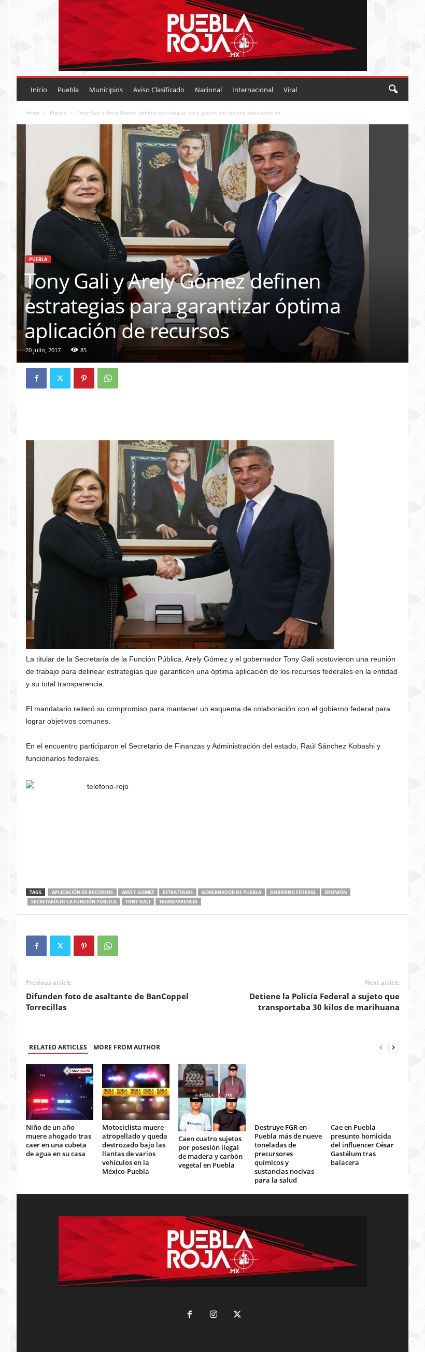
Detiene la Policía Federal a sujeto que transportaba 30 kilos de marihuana (324, 1001)
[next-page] (393, 1047)
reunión (336, 892)
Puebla (68, 89)
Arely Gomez (138, 892)
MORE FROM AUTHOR (126, 1047)
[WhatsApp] (107, 378)
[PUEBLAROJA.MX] (212, 35)
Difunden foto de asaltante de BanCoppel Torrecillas (107, 1001)
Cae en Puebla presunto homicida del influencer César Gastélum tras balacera (362, 1145)
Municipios (106, 89)
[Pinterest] (84, 378)
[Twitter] (60, 378)
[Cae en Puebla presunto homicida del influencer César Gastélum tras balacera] (364, 1092)
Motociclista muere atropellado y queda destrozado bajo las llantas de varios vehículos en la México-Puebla (134, 1149)
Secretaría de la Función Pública (74, 901)
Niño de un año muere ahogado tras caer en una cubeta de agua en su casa (58, 1140)
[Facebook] (36, 378)
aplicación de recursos (82, 892)
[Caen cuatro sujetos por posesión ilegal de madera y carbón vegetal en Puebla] (212, 1097)
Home (32, 112)
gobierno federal (293, 892)
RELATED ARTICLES (58, 1047)
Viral (290, 89)
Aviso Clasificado (159, 89)
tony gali (137, 901)
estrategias (178, 892)
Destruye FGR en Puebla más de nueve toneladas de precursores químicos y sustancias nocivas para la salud (288, 1154)
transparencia (178, 901)
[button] (392, 89)
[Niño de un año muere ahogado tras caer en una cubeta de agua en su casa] (59, 1092)
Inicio (39, 89)
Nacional (208, 89)
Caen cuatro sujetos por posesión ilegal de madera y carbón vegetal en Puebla (210, 1152)
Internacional (252, 89)
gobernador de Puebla (231, 892)
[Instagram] (213, 1315)
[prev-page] (381, 1047)
